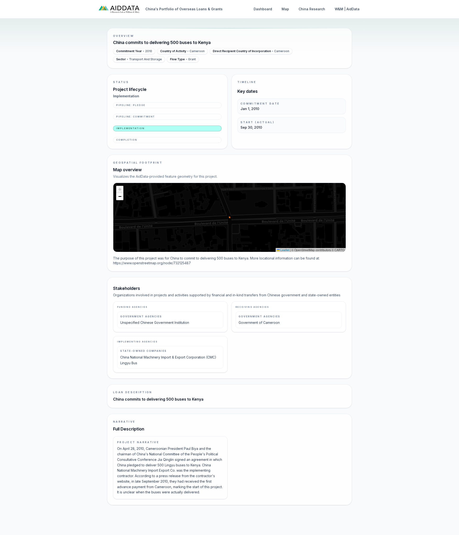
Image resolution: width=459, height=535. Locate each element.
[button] (119, 189)
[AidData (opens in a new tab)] (119, 9)
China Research (312, 9)
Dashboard (263, 9)
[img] (229, 217)
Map (285, 9)
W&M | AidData (347, 9)
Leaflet (284, 250)
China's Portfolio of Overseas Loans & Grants (184, 9)
